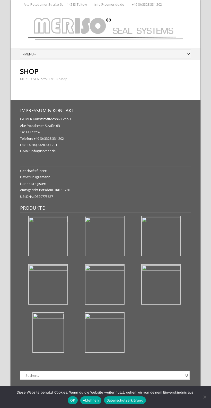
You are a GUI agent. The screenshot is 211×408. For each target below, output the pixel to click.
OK (72, 400)
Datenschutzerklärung (125, 400)
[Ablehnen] (204, 396)
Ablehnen (91, 400)
